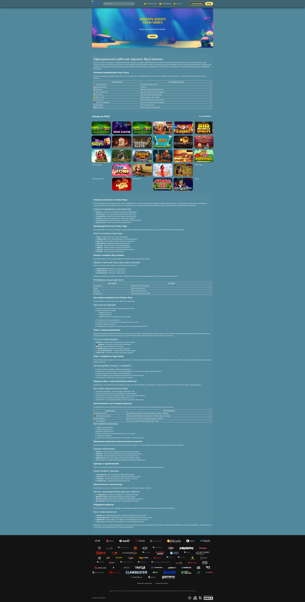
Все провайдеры (205, 116)
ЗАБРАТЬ (152, 36)
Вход (209, 4)
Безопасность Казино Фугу (144, 583)
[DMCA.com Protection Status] (208, 598)
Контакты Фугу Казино (162, 583)
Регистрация (197, 4)
